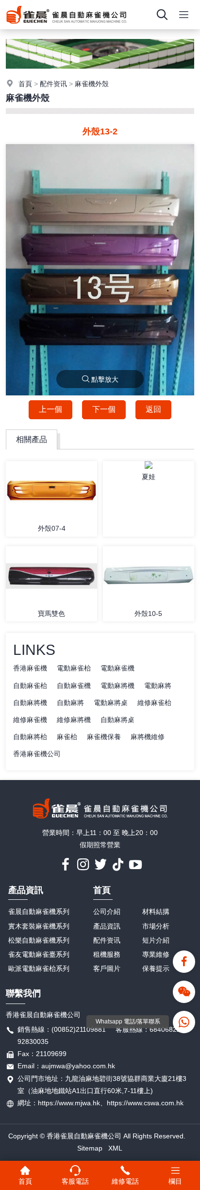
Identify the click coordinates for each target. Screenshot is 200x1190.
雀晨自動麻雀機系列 (38, 911)
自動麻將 (70, 703)
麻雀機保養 (104, 737)
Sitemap (89, 1148)
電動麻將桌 (111, 703)
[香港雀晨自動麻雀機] (66, 27)
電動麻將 (157, 685)
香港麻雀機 (30, 668)
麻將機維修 (148, 737)
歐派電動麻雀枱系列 (38, 968)
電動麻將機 (117, 685)
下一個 (104, 409)
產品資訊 (25, 890)
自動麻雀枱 (30, 685)
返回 (153, 409)
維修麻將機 (74, 720)
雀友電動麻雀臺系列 (38, 954)
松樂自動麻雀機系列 (38, 940)
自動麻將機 (30, 703)
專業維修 (155, 954)
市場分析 (155, 926)
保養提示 (155, 968)
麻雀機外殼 (92, 84)
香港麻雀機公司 (37, 754)
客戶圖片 (106, 968)
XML (115, 1148)
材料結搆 (155, 911)
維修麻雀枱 (154, 703)
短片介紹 (155, 940)
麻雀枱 (67, 737)
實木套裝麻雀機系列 (38, 926)
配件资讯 (53, 84)
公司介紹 (106, 911)
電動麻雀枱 (74, 668)
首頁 (25, 84)
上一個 (50, 409)
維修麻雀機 (30, 720)
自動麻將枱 (30, 737)
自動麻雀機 (74, 685)
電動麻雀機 (117, 668)
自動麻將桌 (117, 720)
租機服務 (106, 954)
